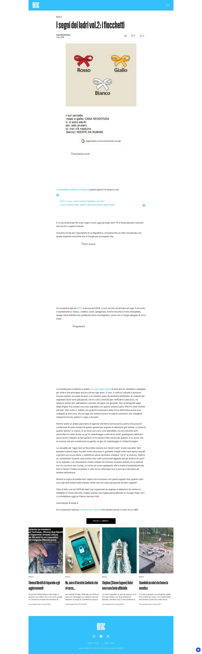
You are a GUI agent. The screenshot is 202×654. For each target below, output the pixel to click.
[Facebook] (101, 636)
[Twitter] (108, 636)
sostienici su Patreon (90, 509)
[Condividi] (125, 35)
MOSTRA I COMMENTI (101, 521)
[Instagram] (94, 636)
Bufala (31, 577)
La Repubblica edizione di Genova (72, 189)
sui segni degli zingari (100, 389)
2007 (79, 308)
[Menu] (167, 5)
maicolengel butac (63, 35)
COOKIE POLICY (109, 643)
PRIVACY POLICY (93, 643)
